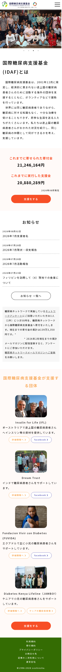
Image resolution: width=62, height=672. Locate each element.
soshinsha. (38, 667)
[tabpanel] (31, 29)
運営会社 (31, 661)
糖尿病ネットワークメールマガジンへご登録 (30, 352)
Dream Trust (31, 478)
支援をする (31, 199)
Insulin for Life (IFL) (31, 422)
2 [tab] (28, 50)
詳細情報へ (18, 439)
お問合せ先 (31, 653)
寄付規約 (31, 645)
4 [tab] (38, 50)
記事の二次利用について (31, 657)
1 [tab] (23, 50)
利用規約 (31, 641)
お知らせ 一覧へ (31, 296)
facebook (40, 439)
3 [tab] (33, 50)
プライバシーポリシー (31, 649)
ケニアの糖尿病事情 (40, 610)
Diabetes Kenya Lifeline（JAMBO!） (31, 593)
